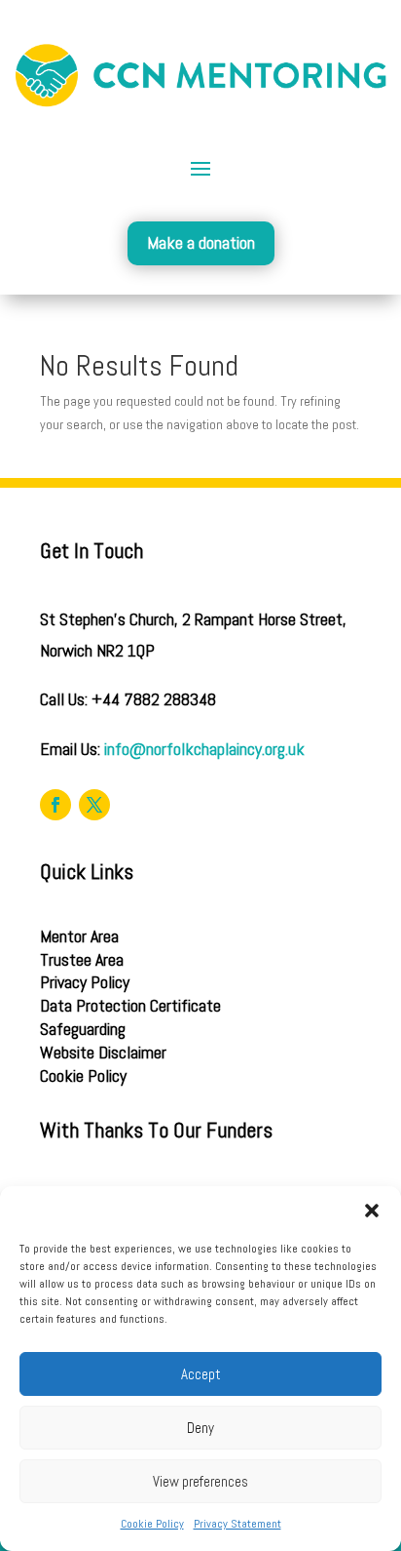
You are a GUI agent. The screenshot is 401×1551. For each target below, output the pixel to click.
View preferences (200, 1481)
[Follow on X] (94, 804)
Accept (201, 1374)
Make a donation (201, 242)
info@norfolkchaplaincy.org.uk (204, 748)
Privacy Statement (237, 1523)
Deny (200, 1427)
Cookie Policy (152, 1523)
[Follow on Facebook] (55, 804)
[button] (372, 1210)
